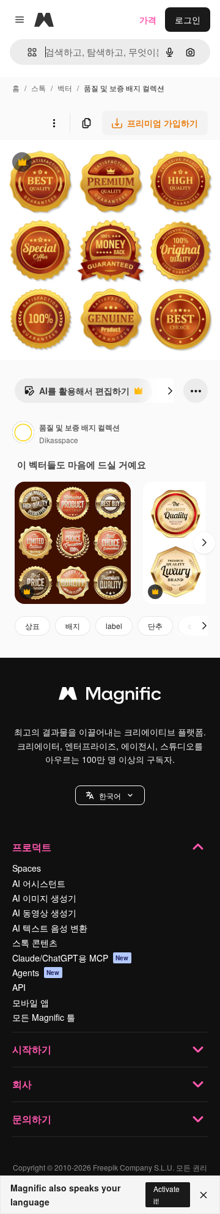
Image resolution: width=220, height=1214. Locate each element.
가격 (147, 19)
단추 (155, 625)
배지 (72, 625)
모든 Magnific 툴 (43, 1017)
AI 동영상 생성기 (44, 913)
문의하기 (31, 1119)
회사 (22, 1084)
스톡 (38, 88)
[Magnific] (110, 696)
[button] (110, 795)
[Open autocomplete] (27, 52)
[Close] (203, 1195)
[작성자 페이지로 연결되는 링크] (23, 433)
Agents (36, 972)
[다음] (170, 390)
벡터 (64, 88)
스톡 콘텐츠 (34, 942)
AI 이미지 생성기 (44, 898)
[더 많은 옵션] (54, 123)
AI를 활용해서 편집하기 (77, 393)
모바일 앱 (30, 1002)
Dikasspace (58, 440)
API (19, 987)
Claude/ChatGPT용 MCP (70, 958)
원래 (70, 163)
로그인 (187, 19)
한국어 (110, 795)
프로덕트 (31, 847)
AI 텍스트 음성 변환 (49, 928)
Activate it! (166, 1194)
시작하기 (31, 1049)
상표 (32, 625)
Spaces (26, 868)
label (114, 625)
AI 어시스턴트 (38, 883)
